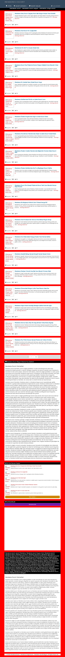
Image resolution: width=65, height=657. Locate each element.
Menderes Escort (15, 2)
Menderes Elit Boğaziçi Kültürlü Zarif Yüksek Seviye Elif (31, 202)
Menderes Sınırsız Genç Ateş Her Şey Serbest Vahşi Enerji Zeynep (34, 323)
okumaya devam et (19, 35)
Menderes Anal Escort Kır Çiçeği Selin (26, 30)
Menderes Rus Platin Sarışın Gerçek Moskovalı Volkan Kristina (33, 340)
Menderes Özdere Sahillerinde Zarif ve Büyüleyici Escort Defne (33, 168)
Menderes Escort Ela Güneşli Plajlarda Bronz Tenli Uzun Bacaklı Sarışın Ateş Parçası (35, 186)
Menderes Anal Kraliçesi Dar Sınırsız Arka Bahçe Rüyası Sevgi (33, 219)
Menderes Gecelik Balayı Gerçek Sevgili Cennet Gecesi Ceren (32, 254)
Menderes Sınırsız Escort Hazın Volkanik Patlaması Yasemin (24, 484)
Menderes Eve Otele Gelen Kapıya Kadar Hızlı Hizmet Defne (32, 237)
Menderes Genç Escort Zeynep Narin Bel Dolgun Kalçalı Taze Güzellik (35, 13)
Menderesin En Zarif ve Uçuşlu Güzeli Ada (27, 48)
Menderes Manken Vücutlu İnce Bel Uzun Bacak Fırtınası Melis (33, 271)
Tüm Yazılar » (32, 497)
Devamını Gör (32, 504)
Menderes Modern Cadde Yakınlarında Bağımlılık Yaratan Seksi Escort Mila (35, 151)
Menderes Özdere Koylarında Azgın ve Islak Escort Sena (31, 116)
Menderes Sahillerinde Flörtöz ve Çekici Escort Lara (30, 99)
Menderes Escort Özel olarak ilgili (18, 478)
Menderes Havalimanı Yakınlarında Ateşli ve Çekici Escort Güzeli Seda (35, 134)
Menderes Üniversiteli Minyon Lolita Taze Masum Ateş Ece (32, 288)
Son (36, 356)
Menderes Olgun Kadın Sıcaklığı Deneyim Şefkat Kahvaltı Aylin (33, 305)
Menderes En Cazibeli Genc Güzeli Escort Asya (28, 82)
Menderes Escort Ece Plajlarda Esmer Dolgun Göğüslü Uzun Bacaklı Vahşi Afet (36, 65)
